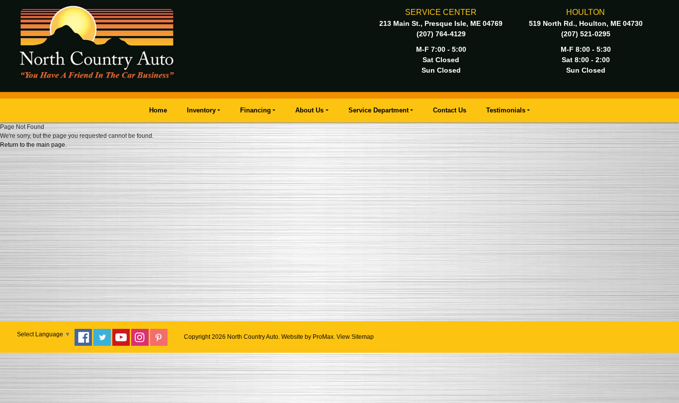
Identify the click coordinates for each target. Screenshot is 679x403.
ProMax (323, 336)
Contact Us (449, 110)
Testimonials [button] (505, 110)
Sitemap (362, 336)
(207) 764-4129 (441, 34)
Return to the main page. (33, 144)
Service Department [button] (378, 110)
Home (158, 110)
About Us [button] (309, 110)
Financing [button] (255, 110)
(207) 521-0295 (585, 34)
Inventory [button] (201, 110)
